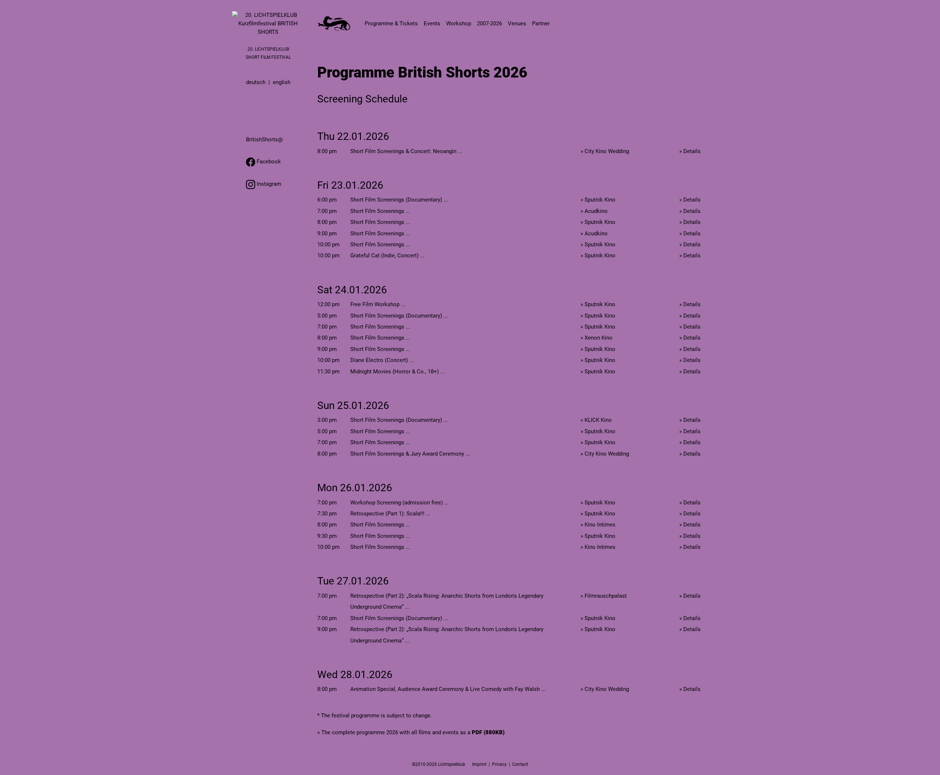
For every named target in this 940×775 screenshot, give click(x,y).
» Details (690, 151)
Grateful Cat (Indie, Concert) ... (387, 255)
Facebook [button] (268, 161)
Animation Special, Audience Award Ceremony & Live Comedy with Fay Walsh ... (448, 689)
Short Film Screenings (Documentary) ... (399, 199)
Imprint (479, 764)
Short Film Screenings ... (380, 211)
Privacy (499, 764)
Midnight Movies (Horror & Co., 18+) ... (397, 371)
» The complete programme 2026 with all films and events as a (411, 732)
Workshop (458, 23)
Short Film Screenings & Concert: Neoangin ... (406, 151)
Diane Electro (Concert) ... (382, 360)
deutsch (255, 82)
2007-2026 (489, 23)
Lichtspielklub (451, 764)
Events (432, 23)
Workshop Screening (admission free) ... (399, 502)
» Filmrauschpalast (604, 596)
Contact (520, 764)
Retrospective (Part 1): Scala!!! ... (390, 513)
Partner (541, 23)
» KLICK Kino (596, 420)
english (281, 82)
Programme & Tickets (391, 23)
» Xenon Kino (596, 337)
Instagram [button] (268, 184)
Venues (517, 23)
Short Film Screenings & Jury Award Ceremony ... (410, 453)
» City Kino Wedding (605, 151)
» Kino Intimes (598, 524)
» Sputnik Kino (598, 199)
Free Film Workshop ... (377, 304)
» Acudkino (594, 211)
